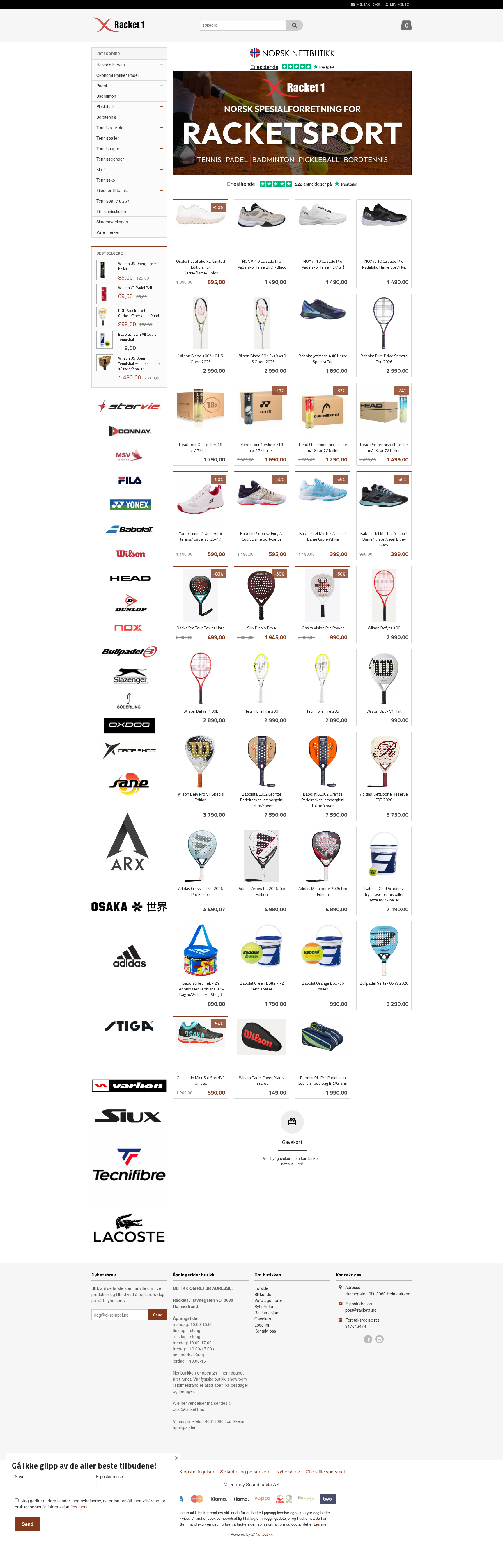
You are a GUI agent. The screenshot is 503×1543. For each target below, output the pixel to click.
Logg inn (262, 1325)
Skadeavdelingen (112, 222)
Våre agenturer (268, 1300)
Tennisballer (107, 138)
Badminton (106, 96)
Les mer (320, 1524)
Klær (100, 169)
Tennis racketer (110, 127)
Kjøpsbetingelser (196, 1471)
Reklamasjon (266, 1312)
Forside (261, 1288)
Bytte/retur (264, 1306)
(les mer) (78, 1507)
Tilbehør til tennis (112, 190)
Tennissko (105, 180)
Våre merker (107, 232)
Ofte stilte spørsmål (325, 1471)
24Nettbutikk (262, 1534)
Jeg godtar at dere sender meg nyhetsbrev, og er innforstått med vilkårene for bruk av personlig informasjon (90, 1504)
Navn (19, 1476)
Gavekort (262, 1319)
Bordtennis (106, 117)
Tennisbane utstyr (112, 201)
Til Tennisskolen (111, 211)
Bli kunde (262, 1294)
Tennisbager (107, 148)
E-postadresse (109, 1476)
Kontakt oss (265, 1331)
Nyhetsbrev (288, 1471)
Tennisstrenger (110, 159)
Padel (101, 85)
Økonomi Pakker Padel (117, 75)
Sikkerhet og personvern (245, 1471)
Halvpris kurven (110, 65)
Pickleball (105, 106)
